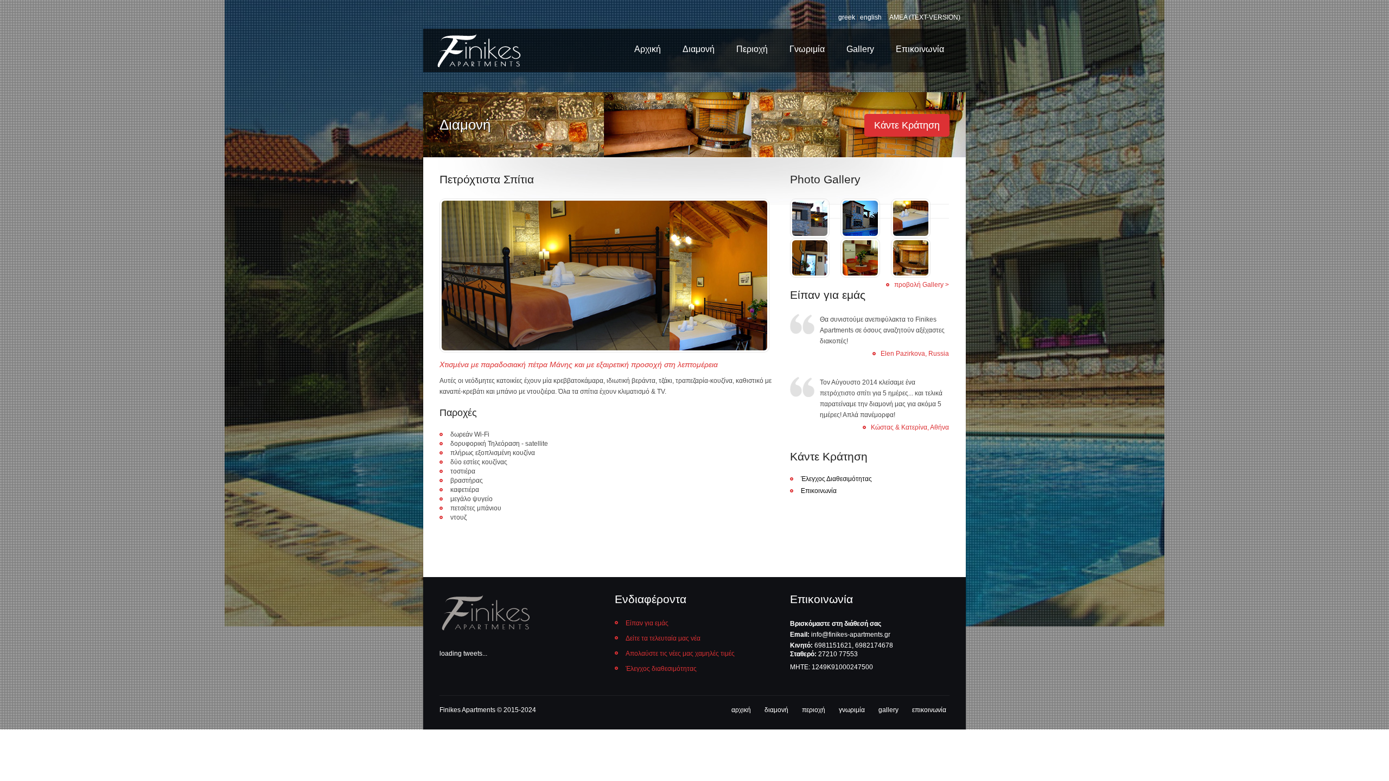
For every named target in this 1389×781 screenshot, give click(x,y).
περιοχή (813, 710)
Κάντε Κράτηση (907, 125)
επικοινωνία (929, 710)
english (871, 17)
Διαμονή (699, 49)
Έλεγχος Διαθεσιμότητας (836, 479)
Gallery (860, 49)
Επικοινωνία (920, 49)
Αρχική (647, 49)
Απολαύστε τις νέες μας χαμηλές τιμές (680, 653)
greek (846, 17)
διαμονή (776, 710)
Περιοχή (752, 49)
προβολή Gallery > (921, 285)
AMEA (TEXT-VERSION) (924, 17)
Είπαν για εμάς (647, 623)
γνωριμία (852, 710)
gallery (888, 710)
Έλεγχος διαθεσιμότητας (661, 669)
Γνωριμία (807, 49)
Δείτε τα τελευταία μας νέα (663, 638)
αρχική (741, 710)
